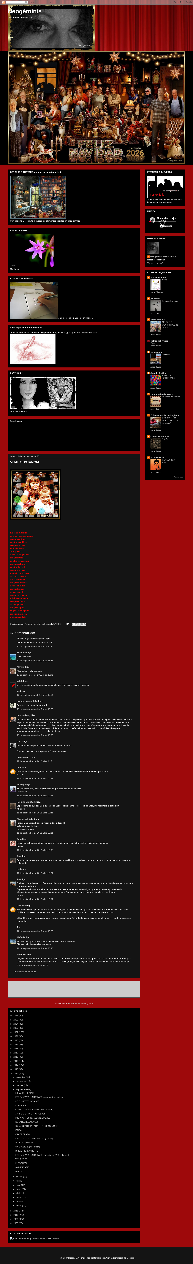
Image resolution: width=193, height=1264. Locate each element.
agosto (19, 1176)
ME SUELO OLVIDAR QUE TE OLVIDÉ (170, 325)
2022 (16, 1032)
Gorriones (166, 354)
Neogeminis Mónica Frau (163, 256)
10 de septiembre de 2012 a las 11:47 (35, 660)
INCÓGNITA (21, 1163)
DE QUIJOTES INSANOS (27, 1101)
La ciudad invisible (170, 301)
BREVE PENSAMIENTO (26, 1151)
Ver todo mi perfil (155, 263)
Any (19, 879)
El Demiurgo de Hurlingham (31, 638)
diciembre (21, 1077)
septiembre (21, 1089)
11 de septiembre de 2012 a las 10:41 (35, 812)
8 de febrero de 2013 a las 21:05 (32, 965)
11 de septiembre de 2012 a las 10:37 (35, 795)
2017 (16, 1053)
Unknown (22, 905)
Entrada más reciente (22, 985)
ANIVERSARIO (22, 1167)
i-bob (102, 1258)
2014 (16, 1065)
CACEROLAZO (22, 1134)
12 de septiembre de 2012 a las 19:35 (35, 931)
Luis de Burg (23, 715)
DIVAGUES (20, 1105)
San (19, 839)
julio (18, 1181)
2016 (16, 1057)
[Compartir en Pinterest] (84, 624)
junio (18, 1185)
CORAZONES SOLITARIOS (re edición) (34, 1109)
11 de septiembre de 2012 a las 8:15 (34, 761)
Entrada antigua (129, 985)
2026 (16, 1015)
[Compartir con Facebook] (81, 624)
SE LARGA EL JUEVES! (26, 1122)
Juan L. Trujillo (158, 373)
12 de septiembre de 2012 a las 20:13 (35, 948)
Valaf (19, 681)
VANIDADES (21, 1159)
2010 (16, 1215)
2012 (16, 1073)
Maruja (20, 667)
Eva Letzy (22, 652)
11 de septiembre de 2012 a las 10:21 (35, 778)
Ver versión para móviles (74, 991)
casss (20, 741)
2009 (16, 1219)
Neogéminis (25, 11)
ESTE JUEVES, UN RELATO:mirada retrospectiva (39, 1097)
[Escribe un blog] (76, 624)
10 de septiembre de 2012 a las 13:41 (35, 675)
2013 (16, 1069)
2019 (16, 1044)
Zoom (152, 343)
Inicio (77, 985)
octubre (20, 1085)
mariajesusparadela (27, 701)
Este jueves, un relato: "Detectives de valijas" (170, 420)
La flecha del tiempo (171, 397)
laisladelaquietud (26, 802)
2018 (16, 1048)
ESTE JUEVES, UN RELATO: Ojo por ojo (34, 1138)
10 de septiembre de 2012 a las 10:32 (35, 646)
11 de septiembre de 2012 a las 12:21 (35, 833)
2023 (16, 1028)
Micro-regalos (157, 319)
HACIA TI (19, 1171)
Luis (19, 767)
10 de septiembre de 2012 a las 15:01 (35, 695)
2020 (16, 1040)
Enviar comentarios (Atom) (80, 1003)
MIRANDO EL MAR (24, 1093)
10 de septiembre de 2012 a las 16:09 (35, 709)
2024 (16, 1024)
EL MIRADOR (157, 457)
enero (19, 1205)
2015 (16, 1061)
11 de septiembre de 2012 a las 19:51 (35, 899)
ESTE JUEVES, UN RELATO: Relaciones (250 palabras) (42, 1155)
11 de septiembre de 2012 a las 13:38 (35, 850)
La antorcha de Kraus (161, 394)
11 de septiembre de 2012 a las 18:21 (35, 873)
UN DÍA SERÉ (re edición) (27, 1147)
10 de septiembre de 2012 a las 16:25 (35, 735)
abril (18, 1193)
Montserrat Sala (25, 819)
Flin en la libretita (159, 277)
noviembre (21, 1081)
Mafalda (21, 937)
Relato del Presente (160, 341)
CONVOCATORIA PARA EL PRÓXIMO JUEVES (37, 1126)
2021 (16, 1036)
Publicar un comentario (25, 971)
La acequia (156, 352)
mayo (19, 1189)
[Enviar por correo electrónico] (73, 624)
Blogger (130, 1258)
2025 (16, 1020)
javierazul (155, 298)
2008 (16, 1223)
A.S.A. (165, 439)
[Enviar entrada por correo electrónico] (67, 624)
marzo (19, 1197)
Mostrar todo (178, 477)
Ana (19, 856)
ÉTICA (18, 1130)
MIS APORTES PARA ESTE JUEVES (32, 1118)
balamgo (21, 784)
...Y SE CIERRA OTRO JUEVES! (30, 1114)
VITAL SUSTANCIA (24, 1142)
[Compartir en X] (79, 624)
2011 (16, 1211)
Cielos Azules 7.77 (159, 436)
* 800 (164, 280)
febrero (20, 1201)
